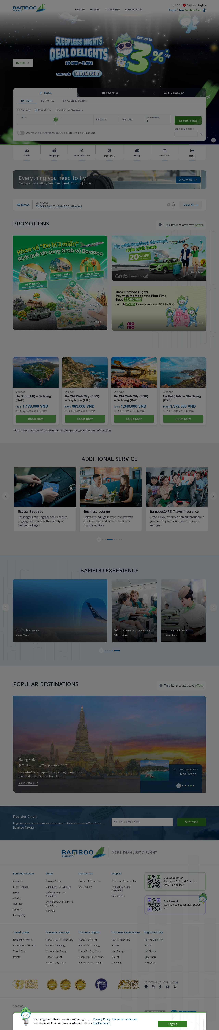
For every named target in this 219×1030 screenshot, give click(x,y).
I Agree (172, 1024)
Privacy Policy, (102, 1019)
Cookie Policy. (101, 1023)
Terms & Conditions (124, 1019)
